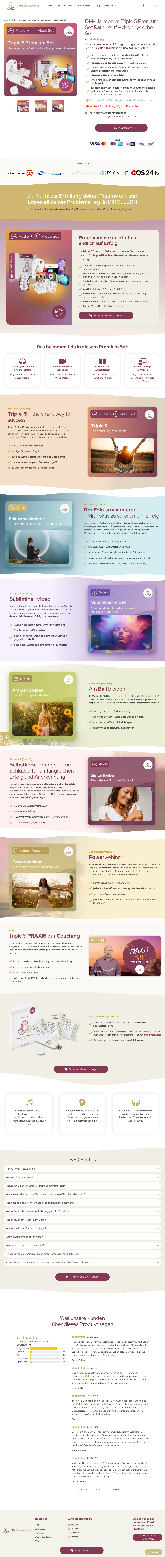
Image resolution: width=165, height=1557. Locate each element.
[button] (82, 1550)
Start (6, 20)
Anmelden (152, 6)
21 (97, 1489)
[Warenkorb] (144, 6)
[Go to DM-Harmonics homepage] (23, 5)
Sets (11, 20)
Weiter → (117, 1489)
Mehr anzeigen (109, 1355)
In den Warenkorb (123, 128)
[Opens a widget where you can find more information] (153, 1552)
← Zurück (77, 1489)
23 (109, 1489)
